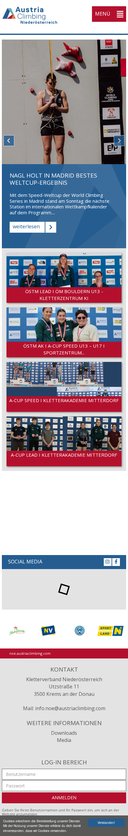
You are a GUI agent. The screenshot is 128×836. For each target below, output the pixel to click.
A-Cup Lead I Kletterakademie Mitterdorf (64, 455)
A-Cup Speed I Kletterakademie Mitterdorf (64, 400)
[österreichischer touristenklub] (79, 631)
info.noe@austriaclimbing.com (70, 708)
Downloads (64, 732)
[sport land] (110, 631)
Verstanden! (106, 822)
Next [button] (119, 140)
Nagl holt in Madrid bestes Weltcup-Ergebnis (53, 178)
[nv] (48, 631)
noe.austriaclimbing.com (30, 653)
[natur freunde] (17, 631)
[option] (64, 144)
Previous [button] (8, 140)
